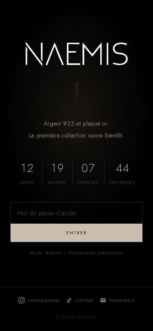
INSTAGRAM (44, 300)
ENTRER (76, 233)
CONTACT (122, 300)
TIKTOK (85, 300)
